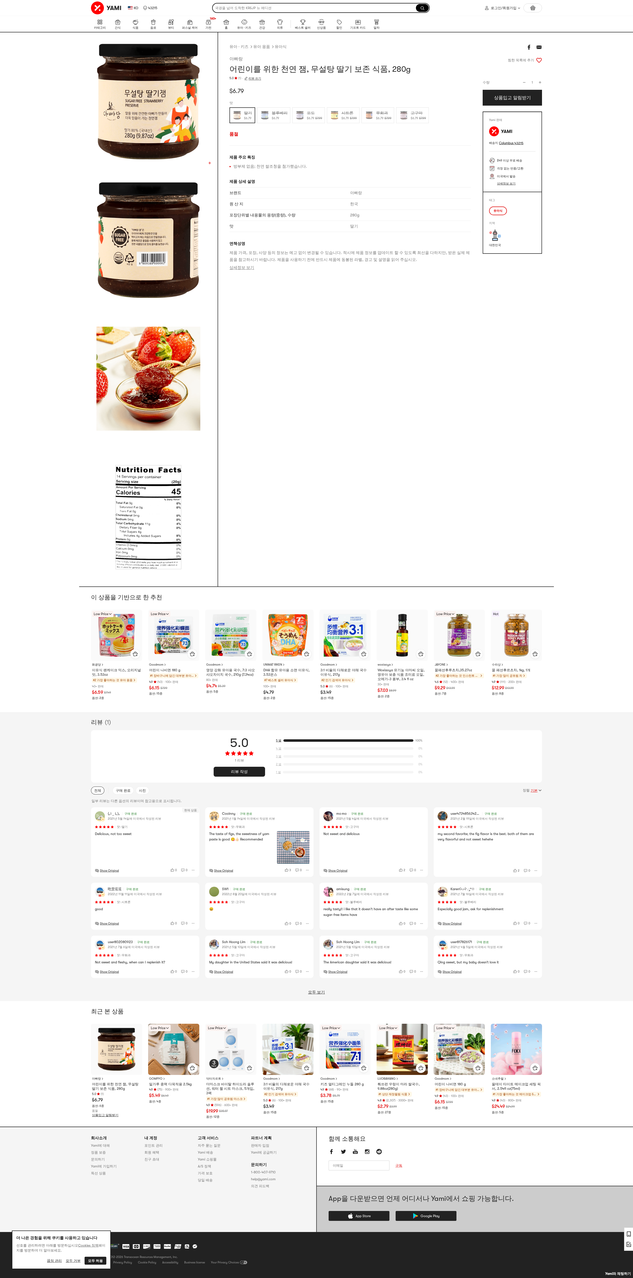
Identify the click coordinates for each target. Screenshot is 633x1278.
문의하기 (98, 1159)
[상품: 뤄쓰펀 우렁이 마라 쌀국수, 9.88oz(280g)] (402, 1049)
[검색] (422, 8)
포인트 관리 (153, 1145)
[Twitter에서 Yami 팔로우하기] (343, 1152)
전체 (97, 790)
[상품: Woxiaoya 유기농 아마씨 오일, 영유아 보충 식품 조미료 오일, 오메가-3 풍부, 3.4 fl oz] (402, 635)
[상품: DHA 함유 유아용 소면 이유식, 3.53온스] (288, 635)
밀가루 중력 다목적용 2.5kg (170, 1084)
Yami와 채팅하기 (618, 1274)
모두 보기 (316, 992)
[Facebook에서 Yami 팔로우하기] (332, 1152)
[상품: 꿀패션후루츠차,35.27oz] (459, 635)
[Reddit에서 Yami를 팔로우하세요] (379, 1152)
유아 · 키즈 (239, 47)
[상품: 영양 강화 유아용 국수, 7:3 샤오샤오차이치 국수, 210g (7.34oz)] (230, 635)
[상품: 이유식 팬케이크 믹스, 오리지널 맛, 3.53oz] (116, 635)
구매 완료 (123, 790)
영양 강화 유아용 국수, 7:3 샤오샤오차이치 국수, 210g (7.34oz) (230, 672)
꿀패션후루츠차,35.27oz (453, 670)
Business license (194, 1262)
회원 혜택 (151, 1152)
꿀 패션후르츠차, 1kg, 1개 (511, 670)
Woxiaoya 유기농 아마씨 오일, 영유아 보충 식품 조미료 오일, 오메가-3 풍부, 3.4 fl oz (401, 674)
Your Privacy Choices (225, 1262)
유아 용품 (261, 47)
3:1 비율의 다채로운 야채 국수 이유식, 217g (343, 672)
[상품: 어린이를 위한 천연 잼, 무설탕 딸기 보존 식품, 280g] (116, 1049)
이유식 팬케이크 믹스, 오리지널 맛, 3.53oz (116, 672)
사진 (142, 790)
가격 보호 (205, 1173)
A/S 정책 (204, 1166)
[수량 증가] (540, 82)
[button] (150, 8)
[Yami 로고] (106, 7)
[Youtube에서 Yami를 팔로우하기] (355, 1152)
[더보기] (193, 870)
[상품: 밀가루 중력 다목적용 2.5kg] (173, 1049)
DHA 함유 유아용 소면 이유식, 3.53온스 (286, 672)
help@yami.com (263, 1179)
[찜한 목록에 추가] (539, 60)
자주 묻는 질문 (209, 1145)
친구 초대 (151, 1159)
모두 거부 (73, 1261)
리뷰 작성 (239, 771)
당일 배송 (205, 1180)
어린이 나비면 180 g (164, 670)
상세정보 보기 (241, 267)
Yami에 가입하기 (104, 1166)
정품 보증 (98, 1152)
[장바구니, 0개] (532, 7)
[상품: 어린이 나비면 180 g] (173, 635)
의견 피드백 (260, 1186)
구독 (398, 1165)
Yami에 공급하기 (264, 1152)
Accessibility (170, 1262)
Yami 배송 (205, 1152)
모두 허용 (95, 1261)
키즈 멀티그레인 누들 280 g (342, 1084)
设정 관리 (54, 1261)
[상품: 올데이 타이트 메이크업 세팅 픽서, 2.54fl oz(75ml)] (516, 1049)
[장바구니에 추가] (135, 654)
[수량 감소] (524, 82)
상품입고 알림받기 (105, 1115)
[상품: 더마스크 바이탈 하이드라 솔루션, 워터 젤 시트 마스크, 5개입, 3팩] (230, 1049)
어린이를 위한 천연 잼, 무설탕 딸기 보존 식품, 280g (115, 1086)
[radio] (242, 115)
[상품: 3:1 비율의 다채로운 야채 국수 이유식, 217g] (345, 635)
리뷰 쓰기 (255, 78)
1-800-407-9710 (263, 1172)
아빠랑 (236, 58)
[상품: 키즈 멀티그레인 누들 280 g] (345, 1049)
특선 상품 (98, 1173)
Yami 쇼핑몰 (207, 1159)
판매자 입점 (260, 1145)
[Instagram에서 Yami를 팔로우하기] (367, 1152)
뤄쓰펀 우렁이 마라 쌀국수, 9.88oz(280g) (399, 1086)
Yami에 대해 (100, 1145)
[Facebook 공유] (529, 47)
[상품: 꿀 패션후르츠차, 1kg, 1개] (516, 635)
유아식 (281, 47)
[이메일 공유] (539, 47)
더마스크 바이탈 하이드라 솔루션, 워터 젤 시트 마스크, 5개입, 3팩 (230, 1088)
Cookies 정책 (88, 1245)
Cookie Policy (147, 1262)
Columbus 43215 (511, 143)
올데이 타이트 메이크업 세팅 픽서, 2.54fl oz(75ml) (516, 1086)
